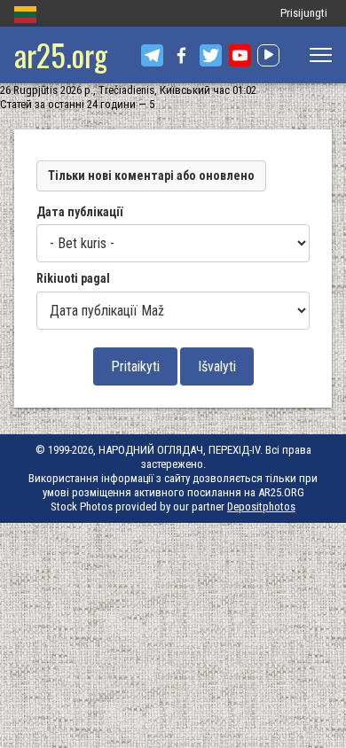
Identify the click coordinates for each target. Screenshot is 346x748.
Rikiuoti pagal (73, 278)
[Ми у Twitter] (211, 55)
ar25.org (60, 54)
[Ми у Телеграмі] (152, 55)
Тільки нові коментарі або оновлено (151, 175)
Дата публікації (79, 212)
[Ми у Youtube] (240, 55)
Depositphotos (261, 506)
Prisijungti (303, 12)
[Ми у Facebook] (181, 55)
